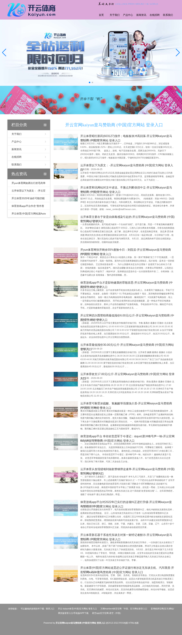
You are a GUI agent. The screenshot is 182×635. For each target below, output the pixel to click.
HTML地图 (134, 623)
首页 (101, 15)
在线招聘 (155, 15)
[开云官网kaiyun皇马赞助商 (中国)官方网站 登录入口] (32, 9)
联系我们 (168, 15)
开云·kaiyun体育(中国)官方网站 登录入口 (77, 608)
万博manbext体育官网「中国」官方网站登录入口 (123, 608)
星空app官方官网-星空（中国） (107, 613)
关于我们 (115, 15)
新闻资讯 (141, 15)
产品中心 (128, 15)
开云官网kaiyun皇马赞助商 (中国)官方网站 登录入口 (114, 125)
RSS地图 (123, 623)
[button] (177, 53)
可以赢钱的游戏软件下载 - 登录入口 (37, 608)
